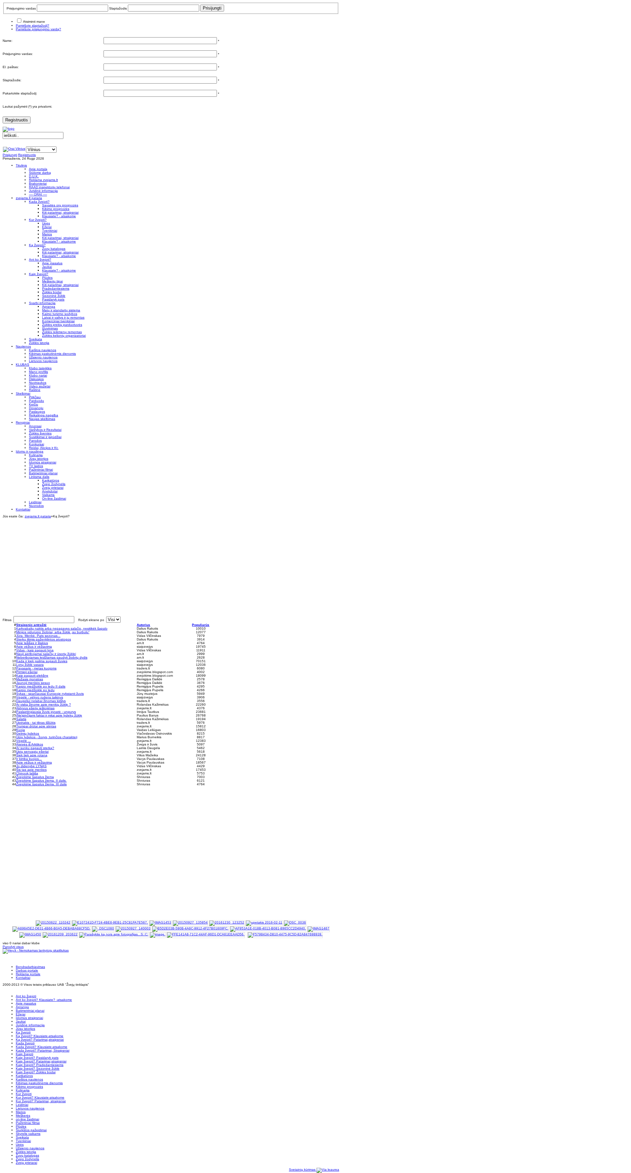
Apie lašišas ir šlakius (32, 643)
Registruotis (16, 119)
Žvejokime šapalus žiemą (35, 777)
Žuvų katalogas (27, 1155)
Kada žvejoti (25, 1043)
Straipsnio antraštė (31, 625)
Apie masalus (26, 1003)
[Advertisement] (171, 564)
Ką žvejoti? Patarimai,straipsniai (40, 1039)
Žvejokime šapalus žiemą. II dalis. (41, 780)
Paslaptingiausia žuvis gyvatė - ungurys (46, 712)
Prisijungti (10, 155)
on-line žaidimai (27, 1119)
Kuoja (20, 730)
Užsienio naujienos (30, 1148)
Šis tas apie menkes (31, 769)
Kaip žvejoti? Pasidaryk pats (37, 1057)
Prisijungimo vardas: (18, 54)
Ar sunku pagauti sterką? (35, 748)
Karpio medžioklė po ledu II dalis (40, 686)
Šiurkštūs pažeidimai (31, 1130)
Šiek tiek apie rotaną (31, 755)
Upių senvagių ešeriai (32, 751)
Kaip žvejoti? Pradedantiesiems (39, 1065)
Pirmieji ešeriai (26, 672)
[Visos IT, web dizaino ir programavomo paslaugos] (327, 1169)
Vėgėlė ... (23, 741)
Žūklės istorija (26, 1152)
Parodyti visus (13, 947)
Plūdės (21, 1126)
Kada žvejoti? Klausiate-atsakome (41, 1047)
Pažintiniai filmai (28, 1123)
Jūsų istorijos (25, 1028)
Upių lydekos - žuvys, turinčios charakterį (46, 737)
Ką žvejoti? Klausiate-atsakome (39, 1036)
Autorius (143, 625)
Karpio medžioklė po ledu (35, 690)
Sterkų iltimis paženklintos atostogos (43, 639)
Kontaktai (23, 977)
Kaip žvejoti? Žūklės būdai (36, 1072)
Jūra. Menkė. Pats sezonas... (38, 636)
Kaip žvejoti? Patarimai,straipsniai (41, 1061)
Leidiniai (22, 1105)
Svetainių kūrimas (302, 1169)
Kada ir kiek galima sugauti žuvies (41, 661)
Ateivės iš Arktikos (29, 744)
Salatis (21, 719)
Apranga (22, 1007)
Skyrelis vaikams (28, 1133)
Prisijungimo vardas (21, 8)
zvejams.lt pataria (38, 516)
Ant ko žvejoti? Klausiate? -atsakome (44, 1000)
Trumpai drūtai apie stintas (36, 726)
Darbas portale (27, 970)
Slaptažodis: (12, 80)
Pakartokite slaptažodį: (20, 93)
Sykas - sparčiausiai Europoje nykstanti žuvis (50, 693)
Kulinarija (23, 1090)
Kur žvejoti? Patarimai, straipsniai (41, 1101)
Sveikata (22, 1137)
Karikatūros (24, 1076)
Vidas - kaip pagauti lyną (35, 650)
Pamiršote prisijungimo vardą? (38, 29)
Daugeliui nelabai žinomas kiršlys (41, 701)
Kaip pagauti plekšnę (32, 675)
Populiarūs (200, 625)
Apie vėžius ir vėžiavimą (34, 646)
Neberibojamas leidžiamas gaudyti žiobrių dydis (51, 657)
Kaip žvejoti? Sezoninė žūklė (37, 1068)
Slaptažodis (118, 8)
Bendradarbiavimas (30, 967)
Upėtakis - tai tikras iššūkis (36, 722)
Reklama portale (28, 974)
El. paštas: (11, 67)
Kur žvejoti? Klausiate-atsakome (40, 1097)
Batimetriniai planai (30, 1010)
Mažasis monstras (29, 679)
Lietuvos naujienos (30, 1108)
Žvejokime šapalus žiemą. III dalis (41, 784)
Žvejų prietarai (26, 1162)
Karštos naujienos (29, 1079)
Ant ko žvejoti (26, 996)
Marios (21, 1112)
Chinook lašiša (27, 773)
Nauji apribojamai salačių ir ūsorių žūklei (46, 654)
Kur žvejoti (24, 1094)
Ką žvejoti (23, 1032)
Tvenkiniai (23, 1141)
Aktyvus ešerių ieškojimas (35, 708)
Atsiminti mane (34, 21)
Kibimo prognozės (29, 1086)
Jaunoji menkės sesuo (33, 683)
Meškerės (23, 1115)
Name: (7, 40)
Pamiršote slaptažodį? (32, 25)
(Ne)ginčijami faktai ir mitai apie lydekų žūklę (49, 715)
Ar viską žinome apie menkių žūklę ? (43, 704)
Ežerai (20, 1014)
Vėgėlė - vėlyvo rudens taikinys (39, 697)
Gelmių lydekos (27, 733)
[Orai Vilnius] (14, 148)
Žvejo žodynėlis (27, 1159)
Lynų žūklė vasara (30, 664)
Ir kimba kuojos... (29, 759)
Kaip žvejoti (24, 1054)
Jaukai (21, 1021)
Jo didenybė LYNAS (31, 766)
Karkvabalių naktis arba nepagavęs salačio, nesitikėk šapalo (61, 628)
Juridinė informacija (30, 1025)
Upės (20, 1144)
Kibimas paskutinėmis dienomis (39, 1083)
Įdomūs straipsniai (29, 1018)
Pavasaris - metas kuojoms (36, 668)
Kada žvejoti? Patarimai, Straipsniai (42, 1050)
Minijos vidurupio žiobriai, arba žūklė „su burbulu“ (52, 632)
